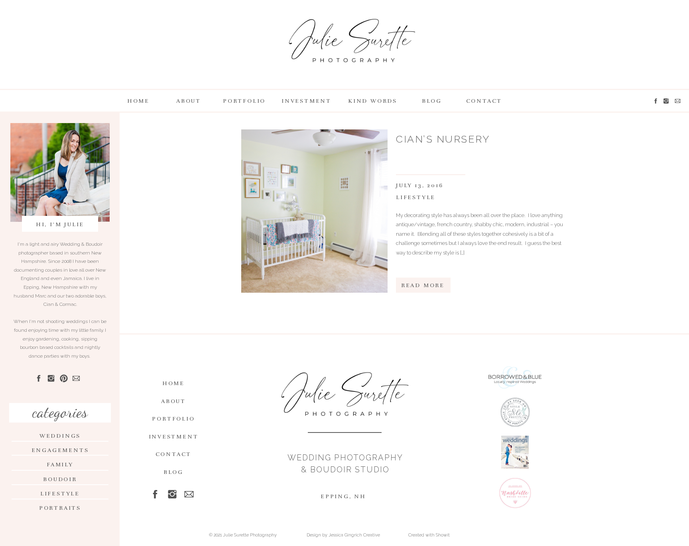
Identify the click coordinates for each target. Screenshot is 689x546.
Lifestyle (415, 197)
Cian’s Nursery (443, 139)
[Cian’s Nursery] (314, 211)
